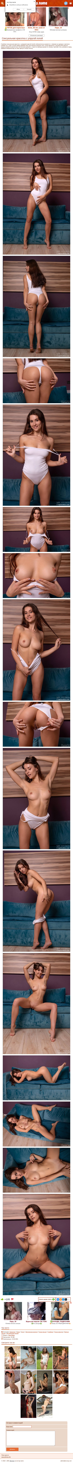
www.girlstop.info (6, 1457)
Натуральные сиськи (12, 1333)
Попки (18, 1332)
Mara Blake (11, 1335)
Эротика (12, 1461)
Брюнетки (12, 1332)
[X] (66, 1299)
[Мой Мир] (63, 1299)
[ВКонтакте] (58, 1299)
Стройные (50, 1332)
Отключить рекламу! (36, 35)
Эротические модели (31, 1332)
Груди (22, 1332)
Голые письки (42, 1332)
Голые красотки (58, 1332)
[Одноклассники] (60, 1299)
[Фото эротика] (36, 3)
